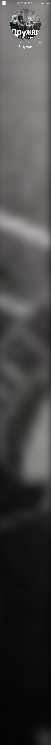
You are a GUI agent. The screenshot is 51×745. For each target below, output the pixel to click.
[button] (40, 42)
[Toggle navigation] (48, 3)
